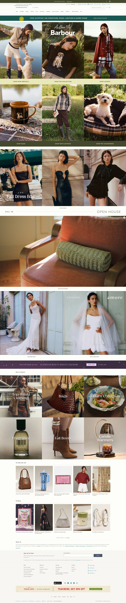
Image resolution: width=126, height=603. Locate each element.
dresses (38, 546)
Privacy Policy (78, 560)
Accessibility (38, 601)
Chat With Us (92, 573)
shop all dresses (63, 207)
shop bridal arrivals (31, 356)
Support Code (49, 601)
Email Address (67, 553)
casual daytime (90, 546)
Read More (18, 548)
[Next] (109, 481)
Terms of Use (24, 601)
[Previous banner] (19, 1)
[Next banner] (106, 1)
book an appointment (94, 356)
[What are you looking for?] (103, 7)
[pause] (124, 217)
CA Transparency (31, 601)
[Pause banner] (109, 1)
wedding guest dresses (80, 546)
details (30, 4)
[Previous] (17, 481)
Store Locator (92, 565)
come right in (69, 1)
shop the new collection (63, 288)
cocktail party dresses (69, 546)
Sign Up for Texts (93, 570)
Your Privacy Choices (57, 601)
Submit (98, 555)
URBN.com (44, 601)
